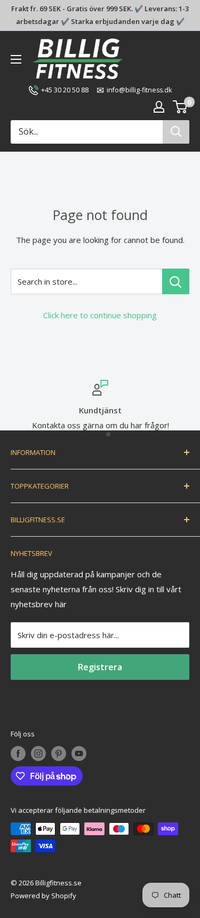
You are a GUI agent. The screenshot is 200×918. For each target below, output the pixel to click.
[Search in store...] (175, 281)
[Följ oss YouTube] (78, 753)
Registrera (100, 667)
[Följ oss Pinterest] (58, 753)
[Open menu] (16, 59)
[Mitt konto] (159, 107)
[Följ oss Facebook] (18, 753)
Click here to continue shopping (100, 315)
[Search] (176, 132)
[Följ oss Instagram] (38, 753)
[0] (180, 106)
